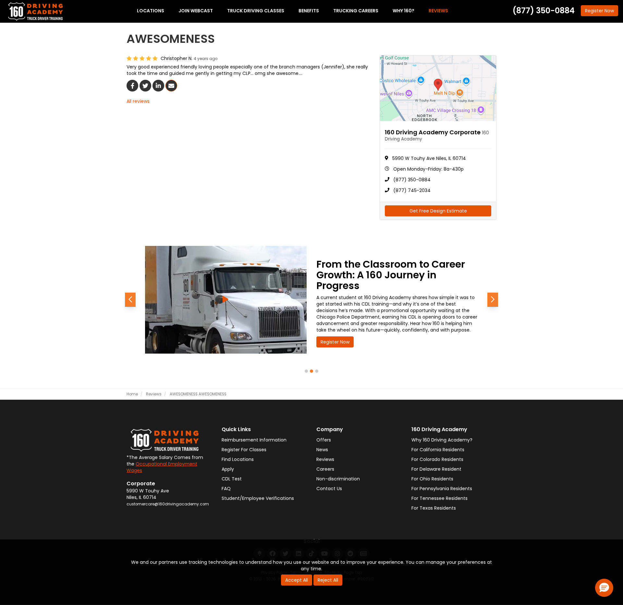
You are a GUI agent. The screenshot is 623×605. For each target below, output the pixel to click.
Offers (323, 440)
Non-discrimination (338, 479)
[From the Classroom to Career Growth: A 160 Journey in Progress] (226, 300)
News (322, 449)
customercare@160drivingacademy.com (168, 504)
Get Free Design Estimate (438, 211)
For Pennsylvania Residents (441, 488)
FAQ (226, 488)
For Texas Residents (433, 508)
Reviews (325, 459)
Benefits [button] (309, 10)
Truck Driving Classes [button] (255, 10)
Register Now (335, 342)
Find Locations (238, 459)
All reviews (138, 101)
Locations (150, 10)
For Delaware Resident (436, 469)
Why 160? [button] (403, 10)
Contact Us (329, 488)
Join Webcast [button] (195, 10)
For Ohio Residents (432, 479)
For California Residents (437, 449)
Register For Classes (244, 449)
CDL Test (232, 479)
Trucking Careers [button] (355, 10)
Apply (228, 469)
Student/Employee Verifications (258, 498)
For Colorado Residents (437, 459)
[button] (130, 300)
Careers (325, 469)
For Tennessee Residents (439, 498)
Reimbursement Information (254, 440)
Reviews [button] (438, 10)
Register (599, 10)
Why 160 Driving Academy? (441, 440)
